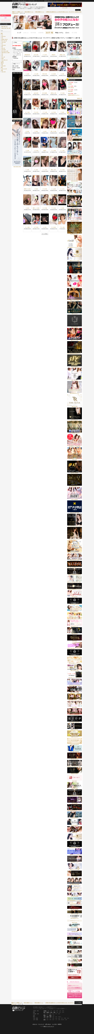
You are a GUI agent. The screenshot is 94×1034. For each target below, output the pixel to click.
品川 (2, 43)
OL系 (13, 69)
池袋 (2, 53)
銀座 (2, 46)
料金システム (59, 33)
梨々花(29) (45, 93)
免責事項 (59, 1024)
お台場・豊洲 (4, 49)
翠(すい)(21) (53, 169)
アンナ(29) (53, 150)
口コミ (67, 33)
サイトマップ (41, 1024)
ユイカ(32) (36, 150)
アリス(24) (53, 208)
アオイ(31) (36, 112)
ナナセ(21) (45, 54)
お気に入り (35, 1024)
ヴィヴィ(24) (27, 93)
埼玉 (2, 67)
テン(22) (36, 169)
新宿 (2, 37)
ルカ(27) (44, 131)
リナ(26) (36, 131)
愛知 (44, 1015)
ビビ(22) (27, 131)
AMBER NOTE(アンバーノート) (75, 95)
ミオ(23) (27, 208)
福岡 (44, 1019)
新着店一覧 (79, 98)
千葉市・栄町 (4, 71)
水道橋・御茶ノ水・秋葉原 (5, 52)
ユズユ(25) (36, 74)
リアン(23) (45, 112)
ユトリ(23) (62, 150)
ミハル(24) (53, 189)
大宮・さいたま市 (4, 68)
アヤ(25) (62, 112)
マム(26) (27, 150)
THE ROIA (70, 91)
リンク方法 (54, 1024)
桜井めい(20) (53, 93)
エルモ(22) (53, 74)
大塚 (2, 55)
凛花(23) (53, 54)
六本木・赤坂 (4, 42)
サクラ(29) (62, 169)
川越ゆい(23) (62, 54)
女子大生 (14, 67)
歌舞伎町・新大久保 (4, 39)
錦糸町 (3, 58)
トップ (19, 33)
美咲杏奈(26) (27, 54)
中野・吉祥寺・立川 (4, 59)
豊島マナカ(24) (27, 189)
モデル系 (18, 67)
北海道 (45, 1010)
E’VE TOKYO (71, 87)
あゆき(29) (36, 93)
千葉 (2, 70)
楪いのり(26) (53, 131)
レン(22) (62, 131)
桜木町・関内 (4, 65)
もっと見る (44, 234)
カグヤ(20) (36, 227)
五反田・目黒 (4, 45)
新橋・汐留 (3, 48)
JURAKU (70, 84)
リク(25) (62, 208)
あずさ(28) (36, 54)
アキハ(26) (62, 227)
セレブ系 (16, 65)
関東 (2, 26)
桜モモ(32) (45, 74)
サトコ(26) (27, 227)
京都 (47, 1016)
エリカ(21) (62, 189)
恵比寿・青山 (4, 36)
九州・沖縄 (8, 28)
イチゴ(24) (62, 93)
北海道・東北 (4, 28)
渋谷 (2, 34)
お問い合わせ (48, 1024)
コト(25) (62, 74)
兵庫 (50, 1016)
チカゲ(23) (45, 189)
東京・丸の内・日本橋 (5, 51)
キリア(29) (45, 208)
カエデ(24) (53, 112)
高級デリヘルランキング (48, 1026)
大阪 (44, 1016)
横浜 (2, 64)
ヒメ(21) (44, 227)
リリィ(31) (45, 169)
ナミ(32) (27, 74)
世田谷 (3, 61)
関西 (4, 26)
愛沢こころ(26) (36, 208)
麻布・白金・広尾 (4, 40)
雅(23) (44, 150)
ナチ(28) (36, 189)
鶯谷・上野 (3, 56)
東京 (2, 33)
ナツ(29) (27, 169)
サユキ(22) (53, 227)
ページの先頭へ (78, 1002)
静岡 (50, 1015)
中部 (6, 26)
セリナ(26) (27, 112)
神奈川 (2, 62)
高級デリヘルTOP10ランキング (62, 0)
